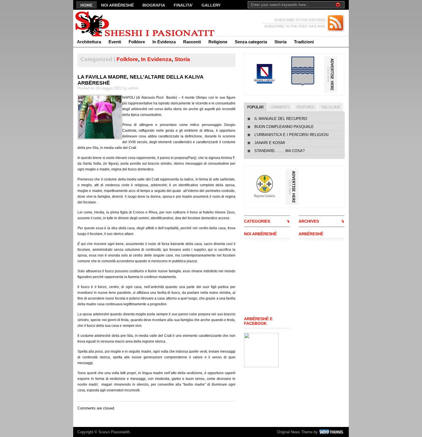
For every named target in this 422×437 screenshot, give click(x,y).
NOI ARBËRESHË (117, 5)
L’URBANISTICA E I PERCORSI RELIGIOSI (291, 135)
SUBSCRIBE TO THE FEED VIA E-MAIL (295, 26)
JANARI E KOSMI (269, 143)
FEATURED (305, 107)
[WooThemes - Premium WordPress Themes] (331, 432)
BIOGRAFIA (153, 5)
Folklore (137, 41)
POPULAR (255, 107)
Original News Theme (295, 432)
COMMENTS (280, 107)
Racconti (192, 41)
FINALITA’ (183, 5)
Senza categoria (251, 41)
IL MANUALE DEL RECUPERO (280, 118)
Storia (280, 41)
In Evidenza (164, 41)
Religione (217, 41)
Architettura (89, 41)
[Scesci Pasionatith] (129, 23)
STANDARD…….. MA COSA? (279, 151)
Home (86, 5)
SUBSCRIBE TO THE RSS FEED (300, 20)
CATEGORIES (257, 221)
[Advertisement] (261, 277)
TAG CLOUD (330, 107)
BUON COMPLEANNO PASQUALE (284, 127)
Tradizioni (304, 41)
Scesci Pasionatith (114, 432)
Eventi (115, 41)
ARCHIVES (309, 221)
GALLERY (211, 5)
